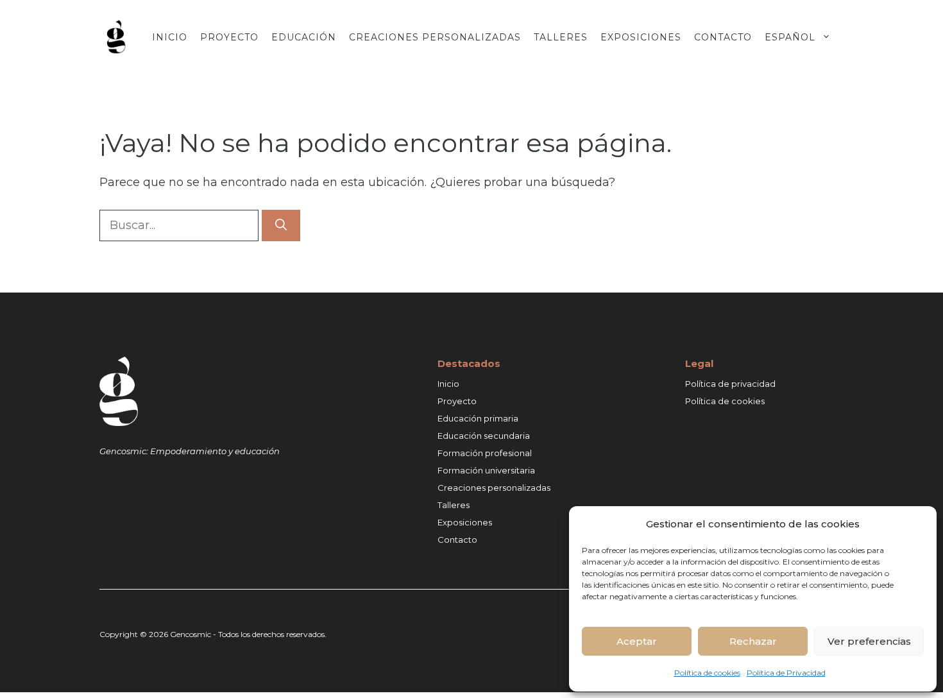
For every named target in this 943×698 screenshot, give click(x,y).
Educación (303, 37)
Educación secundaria (484, 435)
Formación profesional (485, 453)
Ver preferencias (869, 641)
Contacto (723, 37)
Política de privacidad (730, 384)
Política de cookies (707, 672)
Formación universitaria (486, 470)
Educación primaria (478, 418)
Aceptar (636, 641)
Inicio (169, 37)
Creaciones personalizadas (435, 37)
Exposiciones (640, 37)
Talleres (561, 37)
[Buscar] (281, 225)
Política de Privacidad (786, 672)
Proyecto (229, 37)
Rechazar (753, 641)
